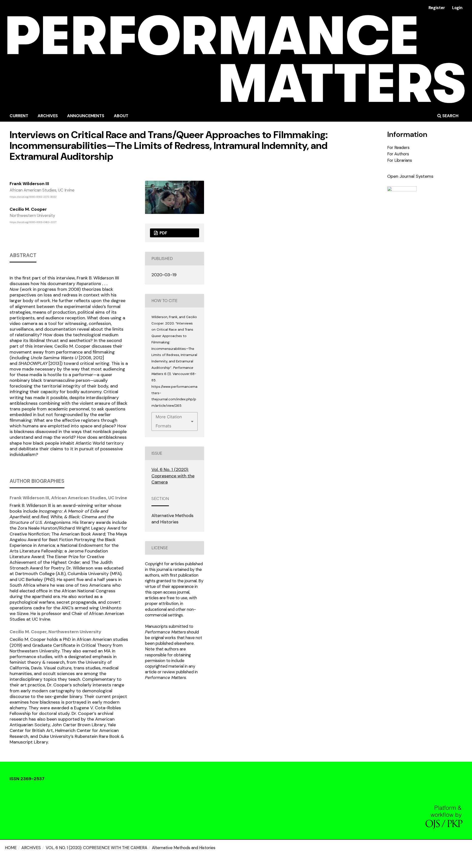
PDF (163, 233)
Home (11, 847)
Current (19, 115)
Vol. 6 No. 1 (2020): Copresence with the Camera (96, 847)
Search (449, 115)
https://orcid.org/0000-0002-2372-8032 (33, 196)
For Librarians (399, 160)
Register (436, 7)
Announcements (85, 115)
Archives (48, 115)
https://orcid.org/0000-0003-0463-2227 (33, 222)
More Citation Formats (169, 421)
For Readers (398, 147)
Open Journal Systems (410, 176)
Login (457, 7)
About (121, 115)
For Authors (398, 154)
